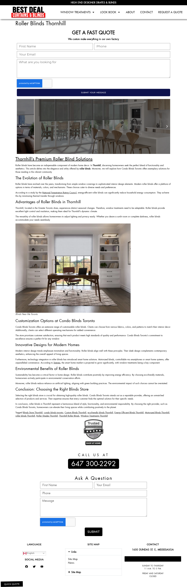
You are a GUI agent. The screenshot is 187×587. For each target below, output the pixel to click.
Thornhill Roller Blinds (69, 415)
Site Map (73, 559)
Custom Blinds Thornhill (75, 412)
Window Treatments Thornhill (94, 415)
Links (73, 552)
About (130, 12)
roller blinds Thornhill (25, 415)
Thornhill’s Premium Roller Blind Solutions (54, 159)
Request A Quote (170, 12)
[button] (20, 126)
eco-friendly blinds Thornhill (100, 412)
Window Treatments (75, 12)
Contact (146, 12)
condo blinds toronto (53, 412)
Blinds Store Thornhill (33, 412)
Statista (57, 362)
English (30, 553)
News (71, 562)
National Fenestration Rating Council (59, 192)
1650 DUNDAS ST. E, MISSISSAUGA (153, 549)
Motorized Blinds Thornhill (157, 412)
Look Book (108, 12)
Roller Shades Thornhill (47, 415)
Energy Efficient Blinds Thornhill (129, 412)
